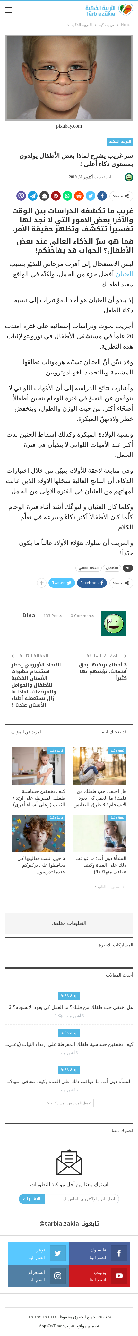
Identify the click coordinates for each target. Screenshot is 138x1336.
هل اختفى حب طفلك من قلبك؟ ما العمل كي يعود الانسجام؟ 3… (69, 1007)
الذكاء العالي (89, 568)
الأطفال (112, 568)
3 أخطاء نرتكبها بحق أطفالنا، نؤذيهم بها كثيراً (103, 671)
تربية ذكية (117, 750)
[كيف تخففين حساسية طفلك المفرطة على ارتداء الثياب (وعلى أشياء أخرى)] (38, 766)
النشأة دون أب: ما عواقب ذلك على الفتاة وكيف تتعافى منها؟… (69, 1081)
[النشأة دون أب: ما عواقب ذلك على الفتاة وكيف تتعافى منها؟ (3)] (99, 833)
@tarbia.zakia (59, 1223)
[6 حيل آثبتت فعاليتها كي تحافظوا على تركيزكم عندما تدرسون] (38, 833)
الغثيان (124, 274)
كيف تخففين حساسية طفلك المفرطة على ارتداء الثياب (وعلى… (69, 1044)
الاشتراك (31, 1199)
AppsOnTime (50, 1326)
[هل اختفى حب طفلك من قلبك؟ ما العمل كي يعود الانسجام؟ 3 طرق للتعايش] (99, 766)
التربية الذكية (120, 141)
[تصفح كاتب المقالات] (128, 177)
